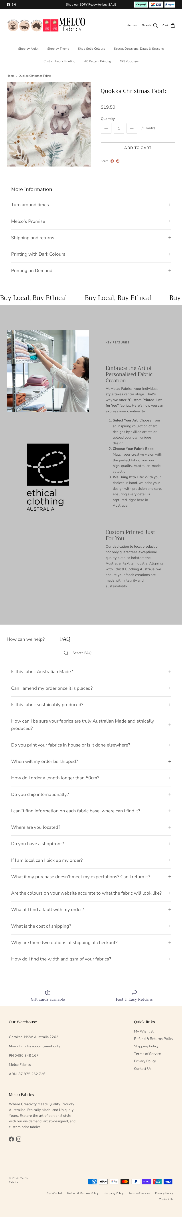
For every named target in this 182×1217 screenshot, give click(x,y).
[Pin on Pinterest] (117, 161)
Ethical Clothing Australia (134, 569)
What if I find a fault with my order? (47, 909)
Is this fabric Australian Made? (42, 671)
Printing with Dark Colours (38, 254)
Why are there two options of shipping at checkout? (64, 942)
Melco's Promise (28, 221)
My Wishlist (144, 1031)
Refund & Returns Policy (153, 1038)
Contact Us (143, 1068)
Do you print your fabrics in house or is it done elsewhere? (70, 745)
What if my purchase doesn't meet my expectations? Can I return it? (80, 877)
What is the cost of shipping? (41, 926)
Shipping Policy (146, 1046)
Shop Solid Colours (91, 49)
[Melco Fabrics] (46, 26)
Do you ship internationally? (40, 794)
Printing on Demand (31, 270)
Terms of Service (147, 1053)
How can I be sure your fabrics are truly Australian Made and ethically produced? (82, 724)
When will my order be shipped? (44, 761)
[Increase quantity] (132, 128)
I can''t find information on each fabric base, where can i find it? (75, 811)
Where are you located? (35, 827)
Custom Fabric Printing (59, 61)
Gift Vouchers (129, 61)
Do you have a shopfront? (37, 844)
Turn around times (30, 205)
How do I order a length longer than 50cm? (55, 778)
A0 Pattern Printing (97, 61)
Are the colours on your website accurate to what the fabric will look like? (86, 893)
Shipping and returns (32, 238)
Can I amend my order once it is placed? (52, 688)
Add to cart (138, 147)
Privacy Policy (145, 1061)
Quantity (108, 118)
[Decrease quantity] (106, 128)
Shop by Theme (58, 49)
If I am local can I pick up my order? (47, 860)
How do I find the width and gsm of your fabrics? (61, 959)
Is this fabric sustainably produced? (47, 705)
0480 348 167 (27, 1055)
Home (10, 76)
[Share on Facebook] (112, 161)
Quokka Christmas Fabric (35, 76)
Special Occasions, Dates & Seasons (139, 49)
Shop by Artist (28, 49)
